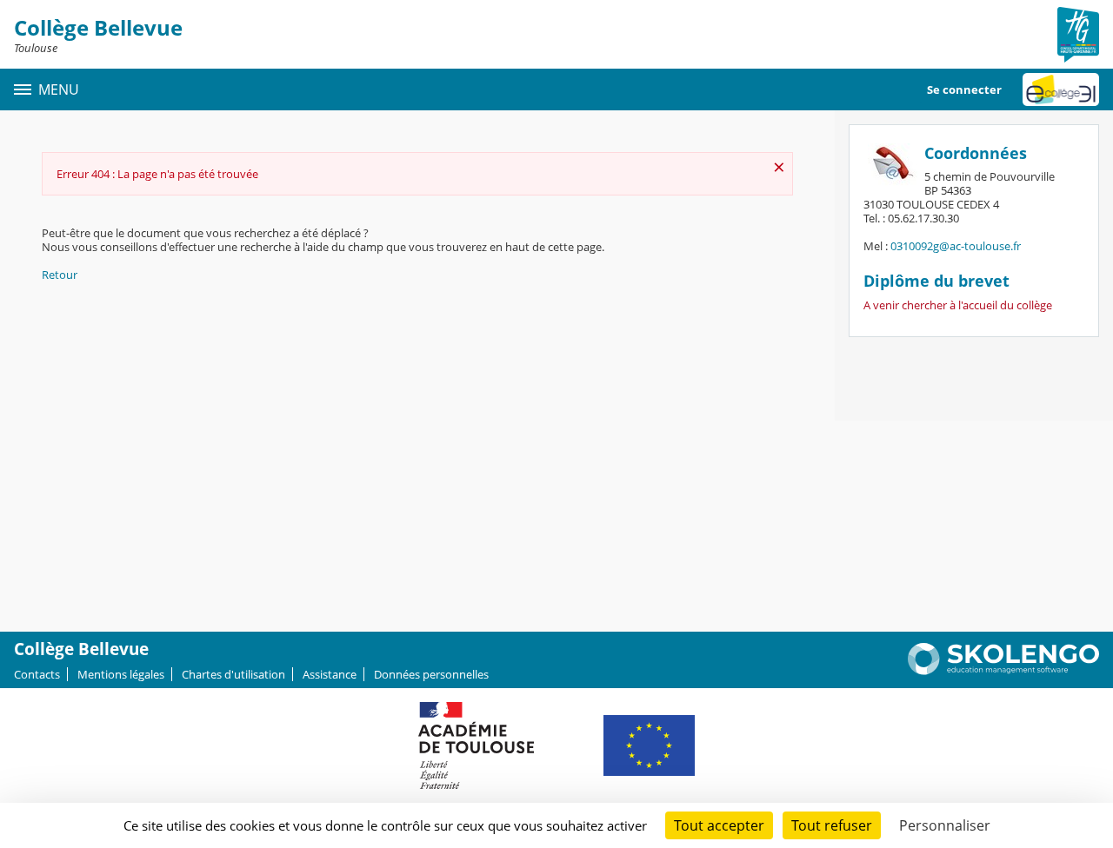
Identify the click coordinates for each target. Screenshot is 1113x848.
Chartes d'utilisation (233, 674)
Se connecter (964, 89)
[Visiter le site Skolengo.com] (1003, 671)
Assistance (330, 674)
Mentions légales (120, 674)
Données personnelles (431, 674)
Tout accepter (719, 825)
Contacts (37, 674)
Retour (59, 274)
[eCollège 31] (1061, 89)
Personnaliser (944, 825)
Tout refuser (831, 825)
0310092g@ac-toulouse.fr (955, 246)
